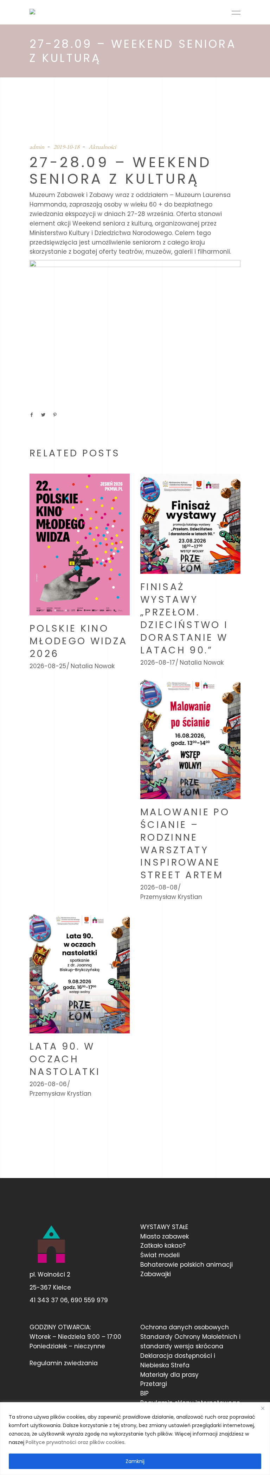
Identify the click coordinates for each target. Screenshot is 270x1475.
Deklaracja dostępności (176, 1355)
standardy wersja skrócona (181, 1346)
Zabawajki (155, 1274)
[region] (135, 1438)
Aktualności (102, 147)
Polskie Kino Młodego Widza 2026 (78, 641)
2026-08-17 (157, 662)
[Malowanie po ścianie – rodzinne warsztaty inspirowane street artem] (190, 738)
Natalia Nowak (93, 666)
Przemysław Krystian (171, 897)
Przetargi (153, 1384)
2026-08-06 (48, 1084)
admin (37, 147)
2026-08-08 (159, 887)
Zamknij (135, 1461)
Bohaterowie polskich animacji (186, 1264)
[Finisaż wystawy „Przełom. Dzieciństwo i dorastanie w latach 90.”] (190, 524)
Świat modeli (160, 1255)
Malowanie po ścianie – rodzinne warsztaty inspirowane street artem (185, 843)
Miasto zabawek (164, 1236)
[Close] (262, 1408)
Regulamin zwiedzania (64, 1363)
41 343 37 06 (49, 1300)
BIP (144, 1393)
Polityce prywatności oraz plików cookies (75, 1442)
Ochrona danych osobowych (184, 1327)
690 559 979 (89, 1300)
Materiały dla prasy (169, 1374)
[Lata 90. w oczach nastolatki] (80, 972)
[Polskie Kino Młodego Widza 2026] (80, 544)
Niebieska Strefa (164, 1365)
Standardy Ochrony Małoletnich (188, 1336)
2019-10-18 (66, 147)
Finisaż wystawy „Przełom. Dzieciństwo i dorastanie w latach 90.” (184, 618)
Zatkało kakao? (163, 1245)
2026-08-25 (48, 666)
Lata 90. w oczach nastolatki (65, 1059)
